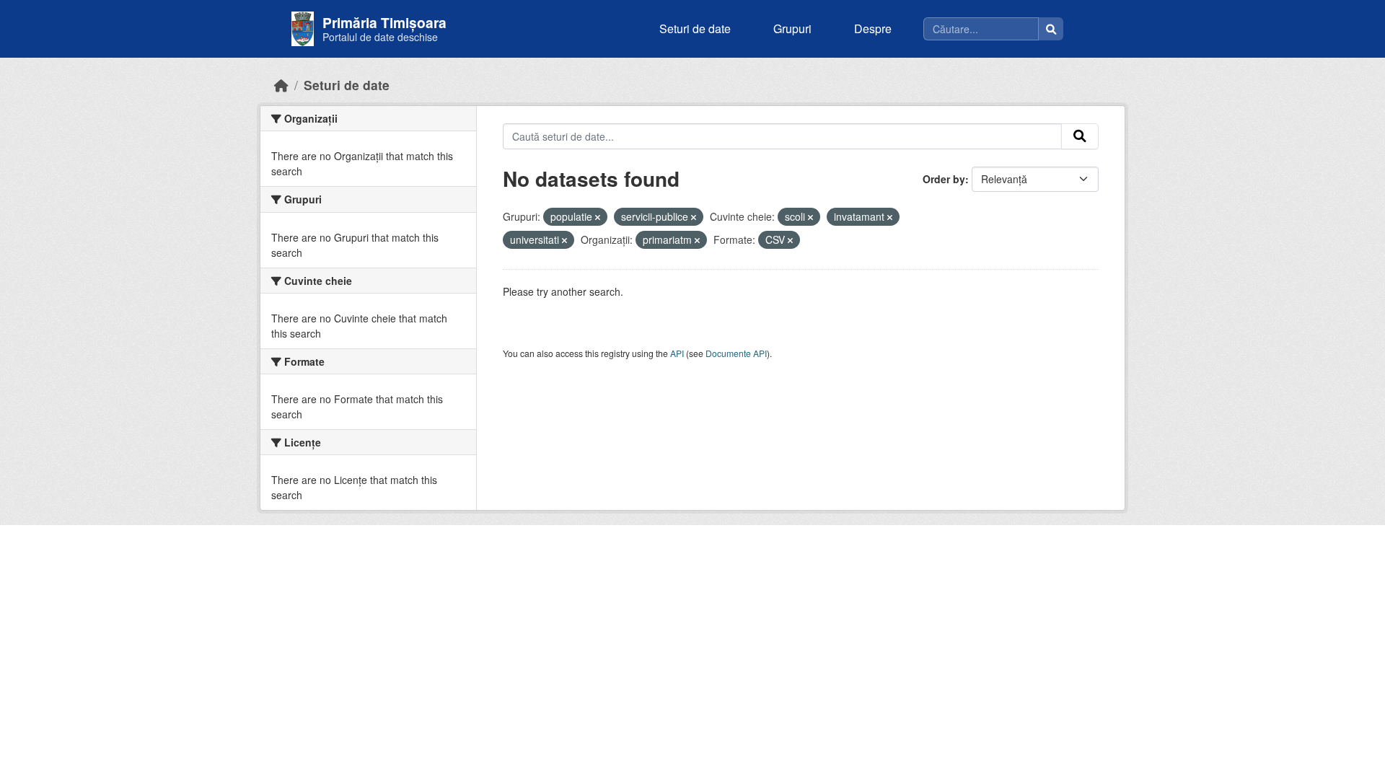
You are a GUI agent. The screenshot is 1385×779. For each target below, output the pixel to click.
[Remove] (597, 217)
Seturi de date (695, 28)
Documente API (736, 353)
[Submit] (1080, 136)
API (677, 353)
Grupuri (792, 28)
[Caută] (1051, 28)
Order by (944, 179)
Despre (873, 28)
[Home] (281, 85)
